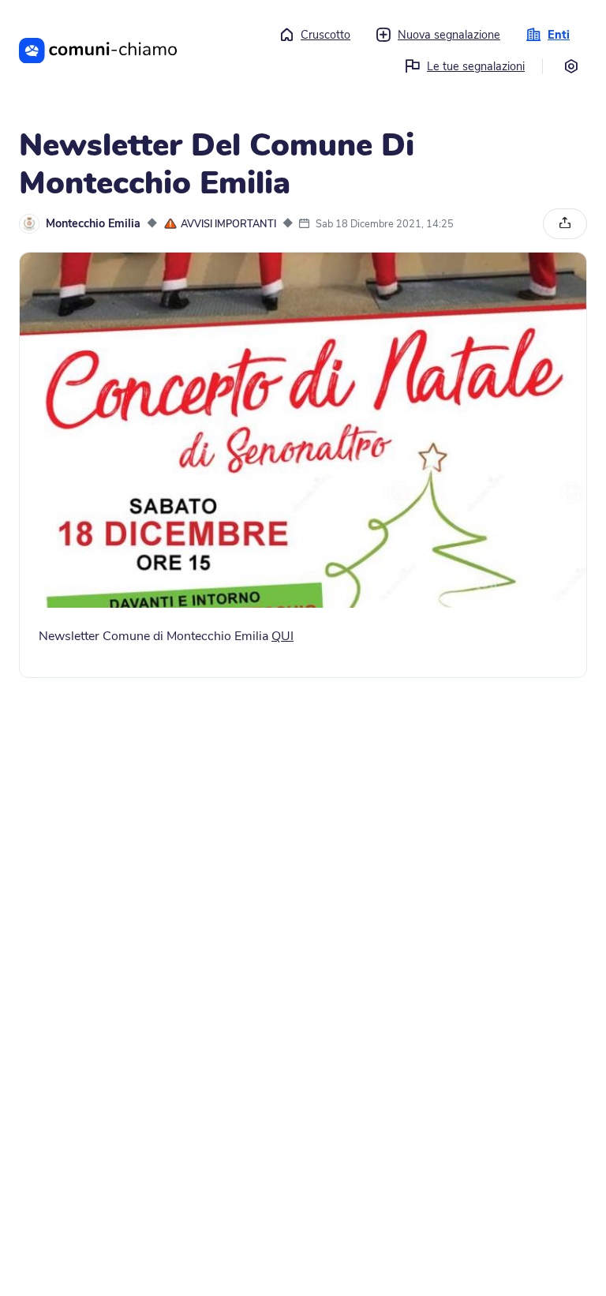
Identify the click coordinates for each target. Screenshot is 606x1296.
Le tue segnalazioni (476, 66)
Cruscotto (325, 35)
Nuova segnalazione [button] (449, 35)
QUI (282, 636)
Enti (559, 35)
